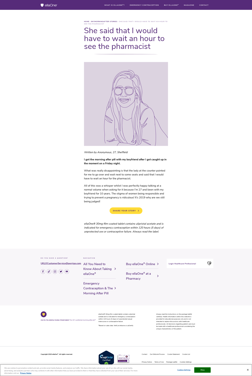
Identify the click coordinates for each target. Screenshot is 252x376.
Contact (144, 354)
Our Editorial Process (157, 354)
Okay (202, 370)
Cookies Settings (186, 362)
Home (87, 21)
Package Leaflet (171, 362)
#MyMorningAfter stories (104, 21)
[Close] (248, 370)
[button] (114, 5)
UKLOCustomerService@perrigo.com (61, 263)
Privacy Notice (147, 362)
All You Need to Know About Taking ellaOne (97, 269)
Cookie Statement (173, 354)
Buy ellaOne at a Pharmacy (138, 276)
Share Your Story (124, 211)
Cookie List (186, 354)
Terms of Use (159, 362)
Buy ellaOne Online (140, 264)
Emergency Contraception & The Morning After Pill (98, 288)
